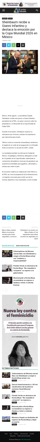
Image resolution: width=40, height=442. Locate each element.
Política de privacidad (23, 436)
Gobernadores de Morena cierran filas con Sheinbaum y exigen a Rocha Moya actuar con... (25, 375)
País (13, 391)
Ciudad (32, 434)
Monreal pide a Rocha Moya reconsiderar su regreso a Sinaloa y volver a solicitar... (22, 408)
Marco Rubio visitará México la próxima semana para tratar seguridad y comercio (9, 233)
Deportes (10, 15)
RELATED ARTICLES (8, 245)
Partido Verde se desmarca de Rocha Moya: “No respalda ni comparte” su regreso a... (24, 397)
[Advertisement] (20, 89)
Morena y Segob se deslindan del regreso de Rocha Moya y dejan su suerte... (25, 419)
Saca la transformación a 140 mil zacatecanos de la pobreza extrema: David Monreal (25, 386)
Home (4, 15)
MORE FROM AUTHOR (22, 245)
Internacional (24, 434)
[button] (37, 10)
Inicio (6, 434)
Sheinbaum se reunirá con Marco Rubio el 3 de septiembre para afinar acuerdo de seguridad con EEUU (29, 234)
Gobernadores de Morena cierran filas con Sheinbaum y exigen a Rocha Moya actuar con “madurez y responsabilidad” (24, 256)
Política (10, 18)
